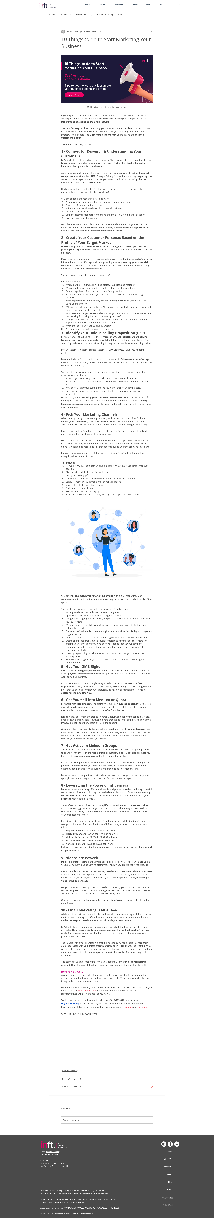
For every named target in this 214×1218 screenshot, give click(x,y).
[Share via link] (80, 1054)
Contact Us (167, 1141)
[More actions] (151, 31)
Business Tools (124, 14)
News (169, 1164)
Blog (170, 1157)
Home (169, 1126)
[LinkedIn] (176, 1118)
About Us (168, 1134)
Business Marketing (105, 14)
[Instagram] (163, 1118)
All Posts (52, 14)
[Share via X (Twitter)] (68, 1054)
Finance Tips (66, 14)
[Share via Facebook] (62, 1054)
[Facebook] (170, 1118)
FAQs (169, 1149)
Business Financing (84, 14)
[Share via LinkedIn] (74, 1054)
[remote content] (107, 1028)
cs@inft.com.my (53, 1126)
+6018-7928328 (51, 1129)
